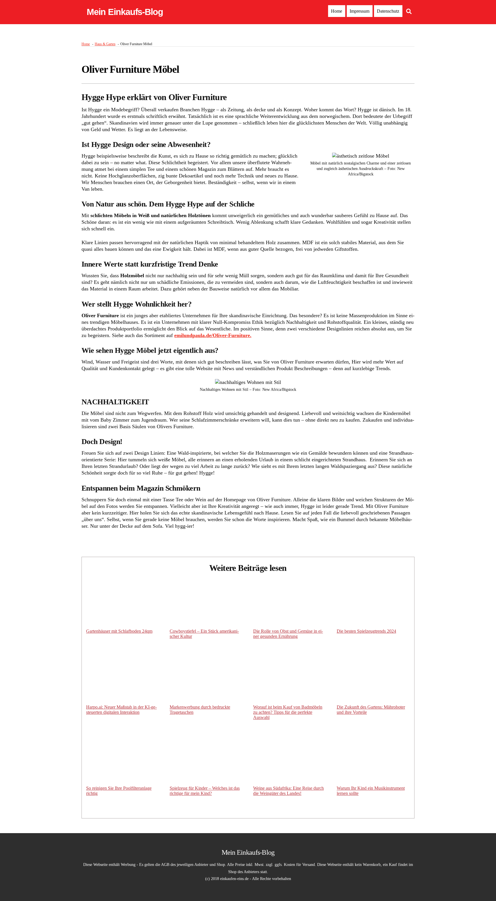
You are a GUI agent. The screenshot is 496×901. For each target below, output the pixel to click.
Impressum (359, 11)
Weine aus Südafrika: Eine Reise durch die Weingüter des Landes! (288, 791)
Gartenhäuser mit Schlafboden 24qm (119, 631)
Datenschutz (388, 11)
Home (336, 11)
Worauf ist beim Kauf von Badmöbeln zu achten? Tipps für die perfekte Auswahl (287, 712)
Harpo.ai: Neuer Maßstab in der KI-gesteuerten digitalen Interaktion (121, 710)
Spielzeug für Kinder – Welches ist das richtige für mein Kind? (205, 791)
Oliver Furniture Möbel (130, 69)
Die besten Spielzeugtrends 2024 (366, 631)
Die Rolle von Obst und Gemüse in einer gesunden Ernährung (288, 634)
